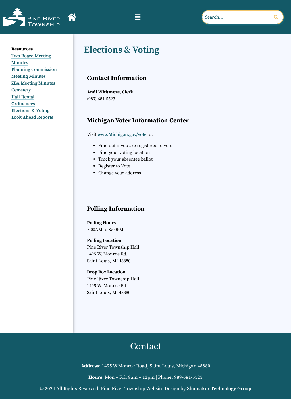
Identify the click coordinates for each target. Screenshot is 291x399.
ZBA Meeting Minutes (33, 83)
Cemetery (21, 90)
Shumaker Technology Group (219, 389)
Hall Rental (22, 97)
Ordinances (23, 104)
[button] (137, 17)
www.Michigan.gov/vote (121, 134)
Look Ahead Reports (32, 117)
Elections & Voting (30, 110)
